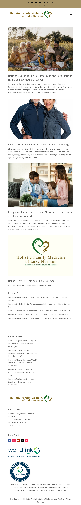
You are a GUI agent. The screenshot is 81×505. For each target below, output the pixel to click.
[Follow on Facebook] (9, 440)
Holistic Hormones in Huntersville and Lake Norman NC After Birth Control (38, 314)
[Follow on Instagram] (14, 440)
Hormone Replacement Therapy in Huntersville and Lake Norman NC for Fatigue (22, 344)
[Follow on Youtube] (18, 440)
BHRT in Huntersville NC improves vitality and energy (38, 144)
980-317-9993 (40, 6)
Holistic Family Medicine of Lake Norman (31, 281)
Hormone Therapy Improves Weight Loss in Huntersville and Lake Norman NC (40, 311)
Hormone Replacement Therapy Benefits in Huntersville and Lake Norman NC (40, 318)
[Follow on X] (22, 440)
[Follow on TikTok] (26, 440)
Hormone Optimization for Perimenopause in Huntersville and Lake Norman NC (22, 353)
